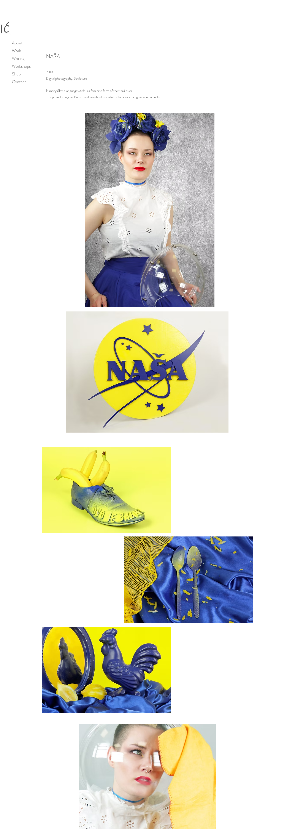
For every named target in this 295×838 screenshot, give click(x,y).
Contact (19, 82)
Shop (16, 74)
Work (16, 51)
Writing (18, 58)
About (17, 43)
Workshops (20, 66)
